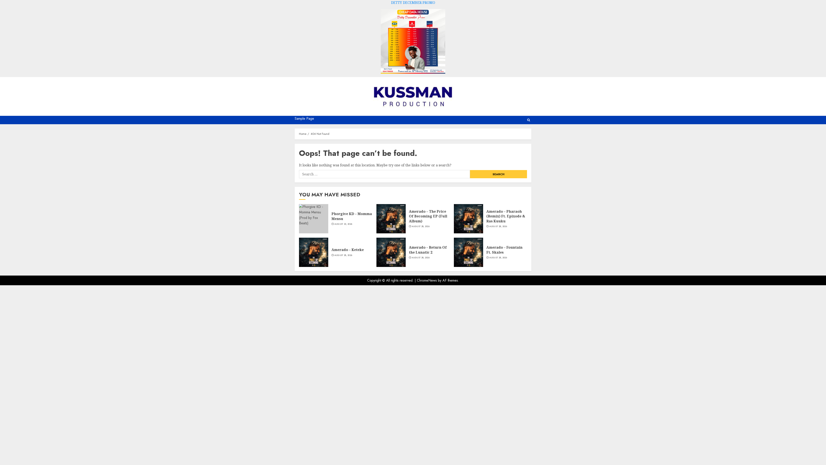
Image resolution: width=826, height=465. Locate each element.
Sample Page (304, 118)
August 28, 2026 (421, 226)
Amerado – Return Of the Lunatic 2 (428, 249)
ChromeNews (427, 280)
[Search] (528, 120)
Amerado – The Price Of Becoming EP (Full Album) (428, 216)
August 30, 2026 (343, 224)
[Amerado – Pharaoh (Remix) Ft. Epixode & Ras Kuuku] (468, 218)
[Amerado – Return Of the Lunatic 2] (391, 252)
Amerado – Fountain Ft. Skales (504, 249)
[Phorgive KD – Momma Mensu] (313, 218)
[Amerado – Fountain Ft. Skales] (468, 252)
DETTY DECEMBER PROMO (413, 2)
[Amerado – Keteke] (313, 252)
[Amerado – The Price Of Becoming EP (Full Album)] (391, 218)
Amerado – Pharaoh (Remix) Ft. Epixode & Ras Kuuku (505, 216)
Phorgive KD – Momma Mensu (351, 216)
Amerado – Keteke (347, 249)
